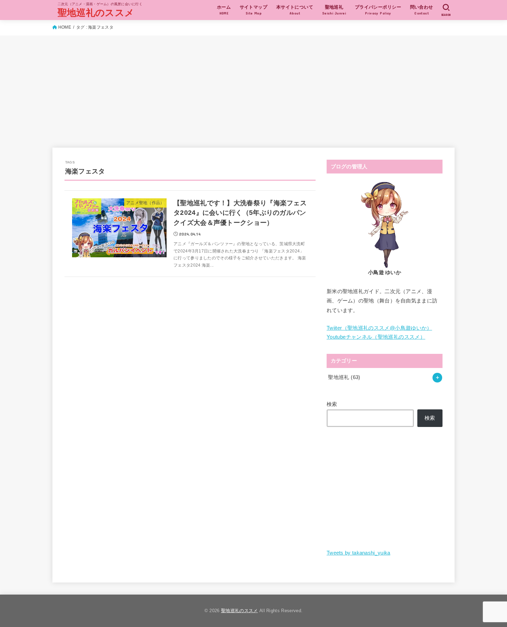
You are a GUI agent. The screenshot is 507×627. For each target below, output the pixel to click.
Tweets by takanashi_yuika (358, 553)
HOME (64, 27)
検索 (332, 404)
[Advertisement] (253, 87)
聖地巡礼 (344, 377)
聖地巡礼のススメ (96, 13)
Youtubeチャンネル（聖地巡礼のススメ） (376, 337)
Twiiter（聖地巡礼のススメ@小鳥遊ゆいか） (379, 328)
